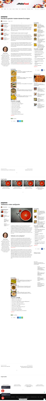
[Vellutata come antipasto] (6, 183)
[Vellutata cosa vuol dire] (2, 30)
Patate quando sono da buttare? (39, 64)
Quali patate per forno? (39, 51)
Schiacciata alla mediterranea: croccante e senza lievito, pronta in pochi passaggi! (39, 84)
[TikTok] (39, 9)
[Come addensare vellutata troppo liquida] (2, 34)
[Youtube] (42, 9)
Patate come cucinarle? (16, 106)
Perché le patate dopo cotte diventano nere (8, 169)
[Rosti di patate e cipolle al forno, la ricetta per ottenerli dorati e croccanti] (13, 97)
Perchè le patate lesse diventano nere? (38, 54)
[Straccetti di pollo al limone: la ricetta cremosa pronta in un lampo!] (35, 99)
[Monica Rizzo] (2, 21)
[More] (44, 70)
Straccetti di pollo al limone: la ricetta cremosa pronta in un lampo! (41, 100)
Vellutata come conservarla (6, 26)
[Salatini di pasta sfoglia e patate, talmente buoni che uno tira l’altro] (13, 79)
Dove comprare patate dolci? (40, 58)
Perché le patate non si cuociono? (17, 114)
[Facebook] (35, 9)
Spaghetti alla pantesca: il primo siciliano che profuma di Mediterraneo (41, 95)
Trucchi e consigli (5, 25)
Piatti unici (19, 70)
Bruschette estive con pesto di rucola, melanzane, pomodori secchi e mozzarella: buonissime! (41, 106)
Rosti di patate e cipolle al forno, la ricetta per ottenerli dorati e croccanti (24, 96)
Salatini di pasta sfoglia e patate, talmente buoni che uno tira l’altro (24, 78)
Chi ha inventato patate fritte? (39, 57)
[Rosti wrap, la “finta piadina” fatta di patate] (13, 85)
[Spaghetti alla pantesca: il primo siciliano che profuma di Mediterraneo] (35, 94)
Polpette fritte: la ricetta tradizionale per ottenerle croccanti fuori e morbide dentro (41, 90)
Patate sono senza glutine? (16, 102)
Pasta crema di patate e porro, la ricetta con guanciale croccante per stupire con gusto (25, 90)
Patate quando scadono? (16, 111)
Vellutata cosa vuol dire (6, 30)
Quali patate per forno (29, 169)
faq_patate (14, 118)
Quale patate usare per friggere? (17, 103)
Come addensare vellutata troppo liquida (6, 35)
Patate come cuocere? (15, 108)
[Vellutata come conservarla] (2, 26)
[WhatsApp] (40, 9)
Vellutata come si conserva (6, 39)
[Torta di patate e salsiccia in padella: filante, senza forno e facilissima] (13, 73)
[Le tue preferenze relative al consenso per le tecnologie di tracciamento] (44, 399)
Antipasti (18, 76)
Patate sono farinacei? (38, 50)
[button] (44, 9)
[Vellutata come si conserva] (2, 38)
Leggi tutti (12, 115)
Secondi (39, 98)
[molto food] (22, 4)
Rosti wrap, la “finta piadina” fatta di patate (24, 83)
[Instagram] (37, 9)
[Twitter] (20, 121)
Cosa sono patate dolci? (16, 104)
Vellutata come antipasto (6, 188)
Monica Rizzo (5, 53)
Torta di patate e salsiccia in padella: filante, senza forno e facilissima (24, 72)
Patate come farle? (15, 110)
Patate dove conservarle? (16, 107)
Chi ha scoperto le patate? (16, 112)
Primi (18, 88)
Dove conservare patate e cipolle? (39, 61)
